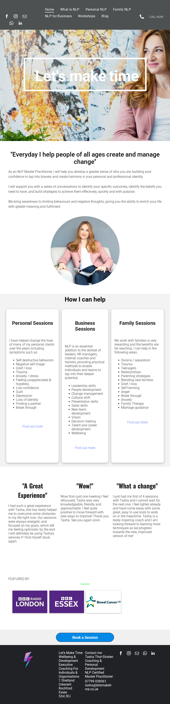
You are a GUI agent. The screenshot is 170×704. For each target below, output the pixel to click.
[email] (24, 16)
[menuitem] (49, 9)
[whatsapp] (11, 23)
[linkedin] (20, 23)
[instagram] (15, 16)
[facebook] (7, 16)
